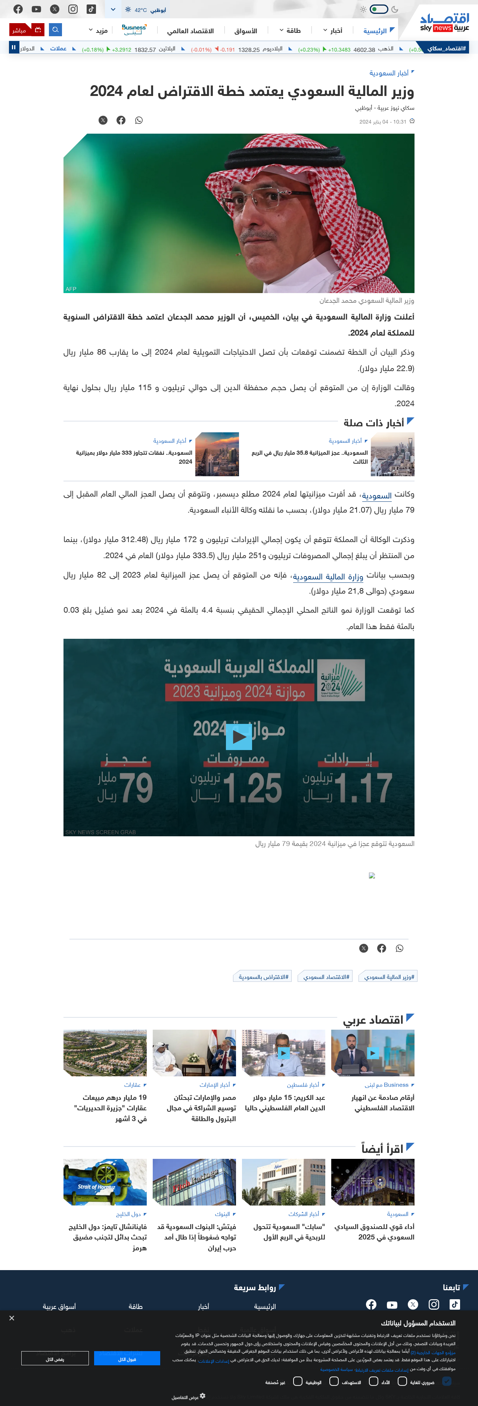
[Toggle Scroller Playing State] (14, 47)
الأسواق (246, 30)
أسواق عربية (59, 1305)
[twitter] (413, 1306)
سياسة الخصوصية (336, 1368)
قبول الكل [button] (127, 1358)
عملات (102, 47)
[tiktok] (455, 1306)
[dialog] (239, 1358)
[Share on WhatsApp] (139, 121)
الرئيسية (375, 30)
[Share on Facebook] (121, 121)
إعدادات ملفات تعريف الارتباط (382, 1369)
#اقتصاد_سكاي (447, 47)
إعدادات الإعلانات (214, 1360)
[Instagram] (73, 9)
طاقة (136, 1305)
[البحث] (55, 29)
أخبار (203, 1305)
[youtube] (392, 1306)
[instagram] (434, 1306)
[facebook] (371, 1306)
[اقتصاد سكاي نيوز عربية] (433, 22)
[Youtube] (36, 9)
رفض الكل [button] (55, 1358)
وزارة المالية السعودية (328, 575)
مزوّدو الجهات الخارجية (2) (433, 1351)
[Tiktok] (91, 9)
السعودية (377, 494)
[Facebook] (18, 9)
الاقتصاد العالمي (190, 30)
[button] (137, 9)
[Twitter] (55, 9)
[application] (239, 737)
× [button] (12, 1318)
